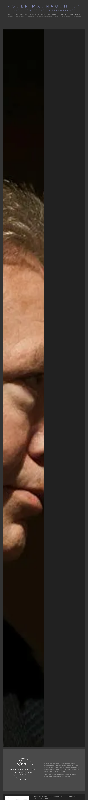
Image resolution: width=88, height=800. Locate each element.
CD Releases (30, 16)
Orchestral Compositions (44, 16)
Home (8, 14)
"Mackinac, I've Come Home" (16, 16)
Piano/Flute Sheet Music (37, 14)
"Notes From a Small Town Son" (56, 14)
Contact (56, 16)
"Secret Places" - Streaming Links (71, 16)
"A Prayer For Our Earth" (20, 14)
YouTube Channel (74, 14)
